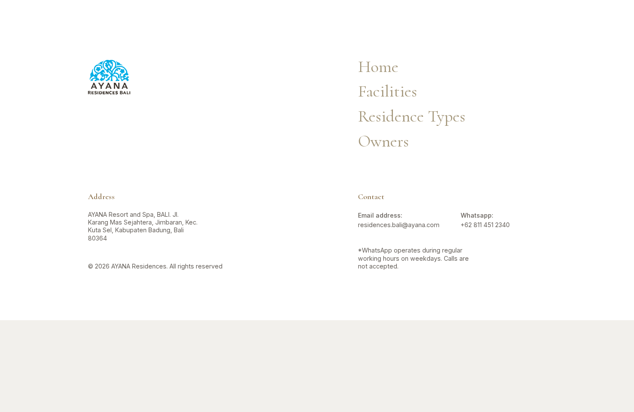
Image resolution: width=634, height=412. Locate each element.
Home (378, 66)
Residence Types (318, 17)
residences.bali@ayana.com (398, 224)
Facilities (241, 17)
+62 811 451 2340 (485, 224)
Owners (395, 17)
